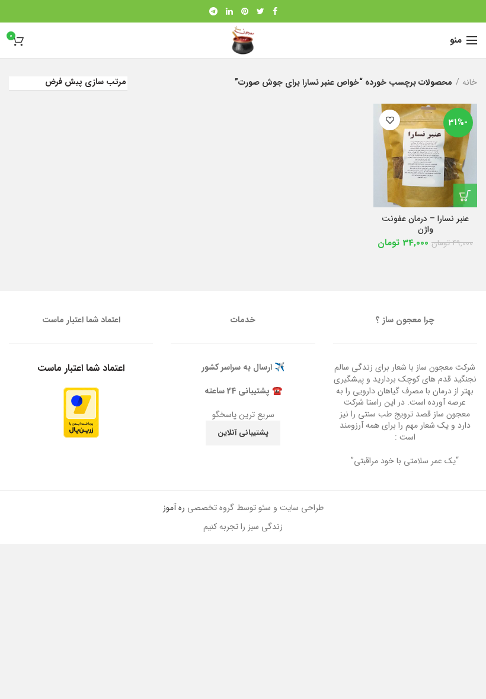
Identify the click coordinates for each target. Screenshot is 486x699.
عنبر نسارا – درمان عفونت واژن (425, 224)
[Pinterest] (244, 11)
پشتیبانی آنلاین (243, 433)
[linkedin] (229, 11)
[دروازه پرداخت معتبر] (81, 411)
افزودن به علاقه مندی (389, 120)
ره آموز (174, 507)
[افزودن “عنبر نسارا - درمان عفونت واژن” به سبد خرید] (465, 195)
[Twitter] (260, 11)
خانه (469, 82)
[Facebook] (275, 11)
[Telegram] (213, 11)
